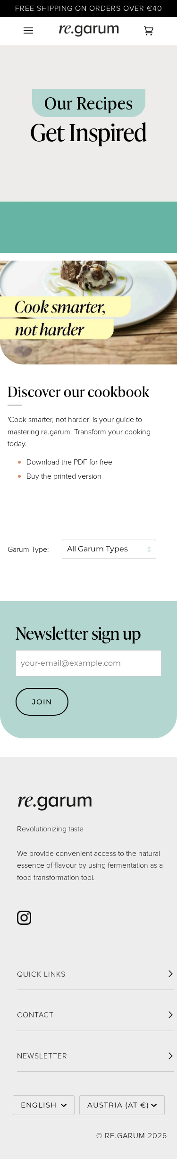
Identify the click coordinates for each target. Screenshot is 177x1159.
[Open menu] (38, 31)
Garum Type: (28, 549)
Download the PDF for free (69, 462)
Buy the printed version (63, 476)
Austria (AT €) (118, 1104)
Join (42, 701)
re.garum (125, 1135)
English (40, 1104)
